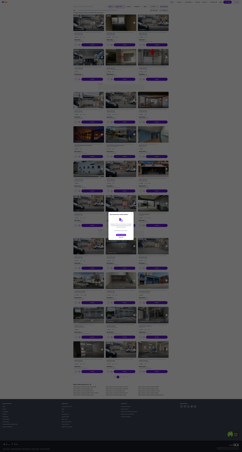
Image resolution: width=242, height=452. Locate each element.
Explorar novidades (121, 234)
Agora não (121, 237)
